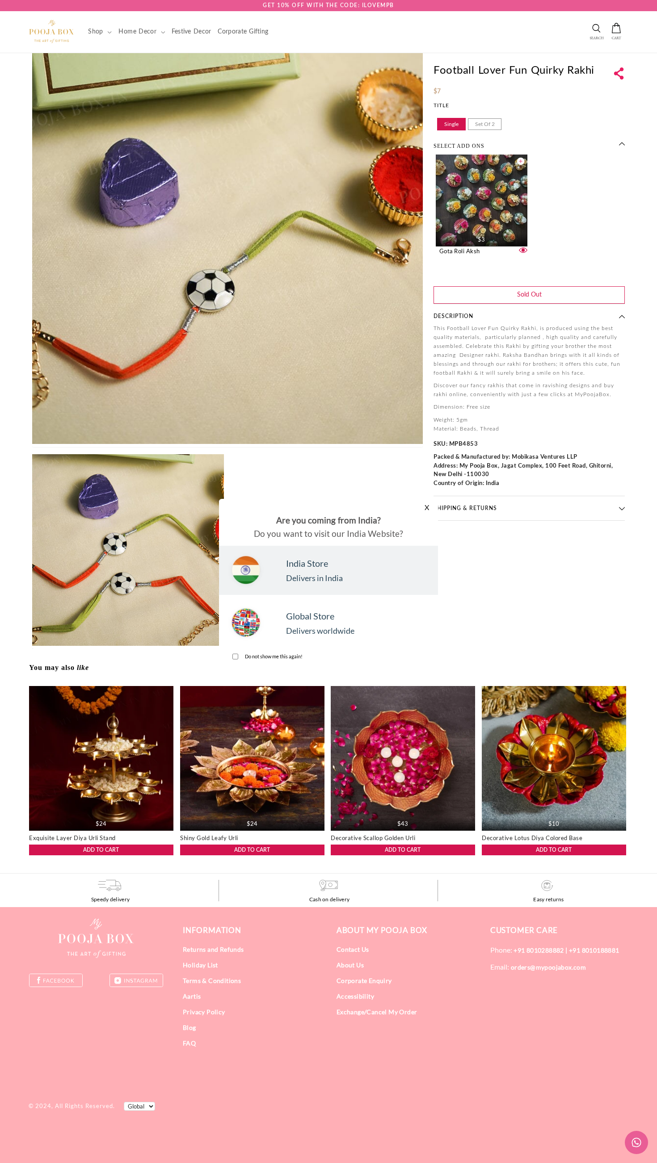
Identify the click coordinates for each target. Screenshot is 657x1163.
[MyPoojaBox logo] (51, 31)
